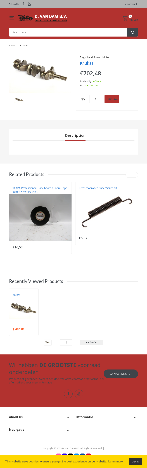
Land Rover (93, 57)
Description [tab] (75, 135)
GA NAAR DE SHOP (121, 373)
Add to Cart (113, 99)
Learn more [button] (115, 461)
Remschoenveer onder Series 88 (98, 188)
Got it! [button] (135, 461)
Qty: (83, 99)
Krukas (16, 295)
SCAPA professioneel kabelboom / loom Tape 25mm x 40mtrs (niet (40, 189)
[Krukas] (19, 99)
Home (12, 45)
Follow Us (14, 4)
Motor (106, 57)
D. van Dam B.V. (21, 298)
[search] (73, 32)
